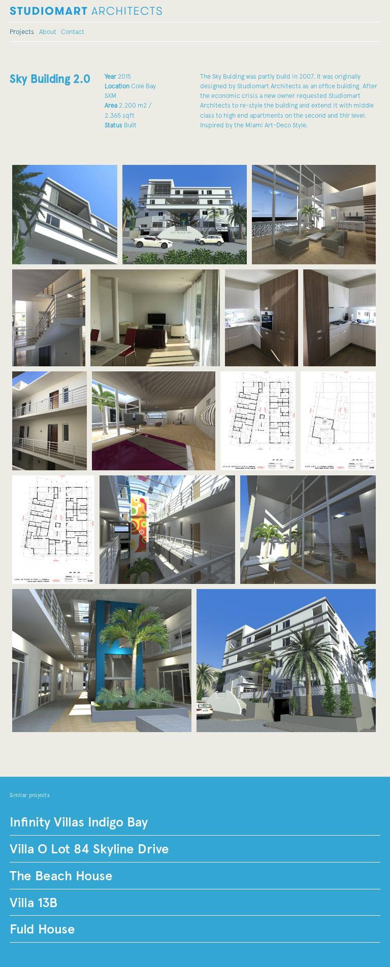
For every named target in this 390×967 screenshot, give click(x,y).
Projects (22, 32)
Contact (72, 32)
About (47, 32)
